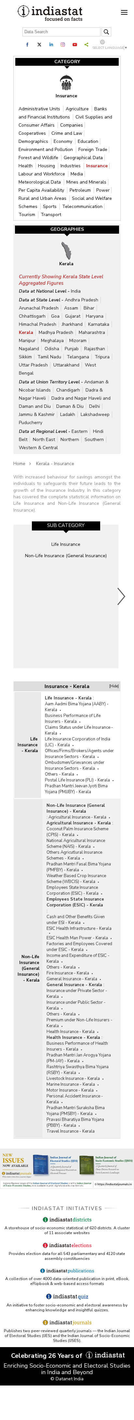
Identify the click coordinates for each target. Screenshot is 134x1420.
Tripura (102, 357)
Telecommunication (82, 206)
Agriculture (78, 109)
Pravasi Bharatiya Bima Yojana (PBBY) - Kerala (75, 1122)
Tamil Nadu (49, 357)
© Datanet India (67, 1379)
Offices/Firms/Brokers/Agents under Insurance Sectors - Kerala (79, 754)
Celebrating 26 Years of (47, 1355)
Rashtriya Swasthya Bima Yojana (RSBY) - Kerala (78, 1070)
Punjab (72, 349)
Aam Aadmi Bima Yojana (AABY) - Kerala (77, 707)
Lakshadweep (95, 414)
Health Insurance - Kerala (71, 1032)
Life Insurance (65, 544)
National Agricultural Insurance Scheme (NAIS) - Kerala (76, 843)
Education (88, 141)
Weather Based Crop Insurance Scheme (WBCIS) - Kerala (76, 879)
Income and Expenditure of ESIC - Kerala (78, 958)
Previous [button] (12, 596)
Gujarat (72, 316)
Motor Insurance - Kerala (70, 1090)
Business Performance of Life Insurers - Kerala (72, 718)
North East (44, 439)
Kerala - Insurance (55, 464)
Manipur (27, 341)
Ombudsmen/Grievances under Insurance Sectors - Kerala (74, 765)
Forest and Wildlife (39, 158)
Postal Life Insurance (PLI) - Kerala (77, 780)
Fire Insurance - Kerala (68, 973)
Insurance (97, 166)
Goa (55, 316)
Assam (71, 308)
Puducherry (30, 423)
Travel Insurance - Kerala (71, 1131)
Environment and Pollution (46, 149)
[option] (65, 596)
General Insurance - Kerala (72, 979)
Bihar (89, 308)
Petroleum (81, 190)
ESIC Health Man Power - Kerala (77, 938)
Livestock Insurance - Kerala (73, 1079)
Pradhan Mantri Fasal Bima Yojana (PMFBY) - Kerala (79, 867)
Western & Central (38, 448)
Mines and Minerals (86, 182)
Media (77, 174)
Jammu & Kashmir (37, 414)
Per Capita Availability (42, 190)
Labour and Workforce (42, 174)
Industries (71, 166)
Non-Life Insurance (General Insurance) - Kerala (28, 968)
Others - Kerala (59, 774)
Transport (51, 215)
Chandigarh (68, 390)
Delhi (94, 406)
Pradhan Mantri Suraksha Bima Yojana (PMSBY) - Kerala (76, 1111)
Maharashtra (92, 332)
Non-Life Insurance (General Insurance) (66, 556)
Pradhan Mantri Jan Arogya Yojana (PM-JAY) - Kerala (79, 1058)
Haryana (94, 316)
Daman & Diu (70, 406)
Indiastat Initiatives (67, 1208)
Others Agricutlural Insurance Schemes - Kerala (74, 855)
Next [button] (122, 596)
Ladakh (67, 414)
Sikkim (25, 357)
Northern (69, 439)
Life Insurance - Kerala (28, 745)
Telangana (78, 357)
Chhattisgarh (32, 316)
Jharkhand (72, 324)
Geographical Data (83, 158)
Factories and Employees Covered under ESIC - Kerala (79, 947)
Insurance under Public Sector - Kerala (76, 1005)
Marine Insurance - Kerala (71, 1084)
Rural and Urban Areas (43, 198)
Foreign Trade (92, 149)
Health (26, 166)
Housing (47, 166)
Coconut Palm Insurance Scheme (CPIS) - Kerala (77, 832)
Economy (64, 141)
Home (19, 464)
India (76, 291)
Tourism (27, 215)
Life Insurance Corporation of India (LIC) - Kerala (77, 742)
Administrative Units (40, 109)
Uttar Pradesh (33, 365)
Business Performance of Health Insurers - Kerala (77, 1046)
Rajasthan (94, 349)
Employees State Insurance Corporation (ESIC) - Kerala (73, 890)
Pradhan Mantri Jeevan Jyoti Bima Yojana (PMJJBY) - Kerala (76, 789)
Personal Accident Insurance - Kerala (75, 1099)
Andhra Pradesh (81, 300)
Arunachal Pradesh (39, 308)
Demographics (34, 141)
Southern (94, 439)
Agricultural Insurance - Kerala (77, 817)
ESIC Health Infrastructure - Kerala (79, 928)
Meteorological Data (40, 182)
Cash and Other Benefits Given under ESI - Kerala (76, 920)
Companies (71, 125)
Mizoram (78, 341)
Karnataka (98, 324)
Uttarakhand (66, 365)
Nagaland (29, 349)
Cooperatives (33, 133)
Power (103, 190)
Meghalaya (52, 341)
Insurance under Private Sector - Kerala (77, 994)
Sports (50, 206)
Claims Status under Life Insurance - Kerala (79, 730)
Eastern (79, 431)
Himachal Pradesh (37, 324)
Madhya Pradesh (56, 332)
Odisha (52, 349)
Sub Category (66, 525)
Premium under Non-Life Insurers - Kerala (80, 1023)
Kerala (26, 332)
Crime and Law (66, 133)
